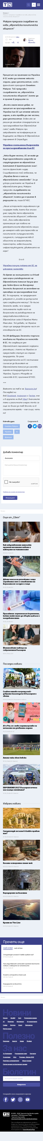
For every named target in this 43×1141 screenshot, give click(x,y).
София (5, 1025)
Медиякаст (20, 1022)
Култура (12, 1025)
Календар (6, 1041)
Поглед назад (7, 1029)
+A (13, 42)
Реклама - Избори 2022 (26, 1057)
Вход (34, 5)
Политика (11, 1022)
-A (18, 42)
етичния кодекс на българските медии (24, 1119)
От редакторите (32, 1022)
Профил (29, 1041)
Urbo (14, 1057)
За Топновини (7, 1053)
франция (8, 437)
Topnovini (6, 1114)
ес (17, 432)
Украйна (8, 432)
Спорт (20, 1025)
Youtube (27, 1099)
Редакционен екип (21, 1053)
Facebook (5, 1099)
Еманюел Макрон (11, 426)
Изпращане (10, 498)
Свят (19, 1018)
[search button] (29, 5)
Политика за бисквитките (11, 1061)
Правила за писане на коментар (14, 492)
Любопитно (29, 1025)
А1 (4, 1022)
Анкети (14, 1041)
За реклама (6, 1057)
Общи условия (26, 1061)
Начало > (6, 13)
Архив (22, 1041)
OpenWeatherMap (29, 1129)
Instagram (20, 1099)
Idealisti (13, 1018)
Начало (5, 1018)
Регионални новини (30, 1018)
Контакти (33, 1053)
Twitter (13, 1099)
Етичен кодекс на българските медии (15, 1064)
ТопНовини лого (7, 4)
